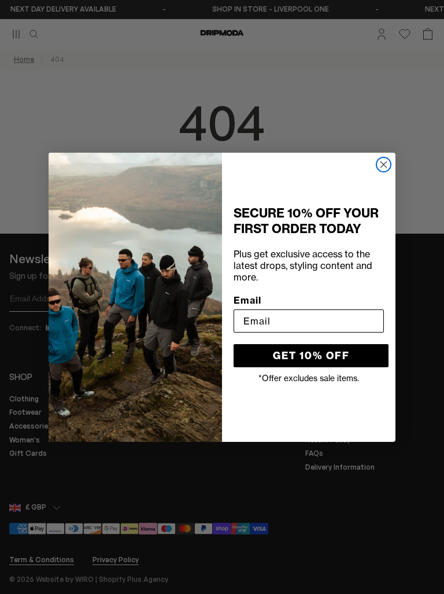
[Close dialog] (383, 164)
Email (247, 300)
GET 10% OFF (311, 355)
